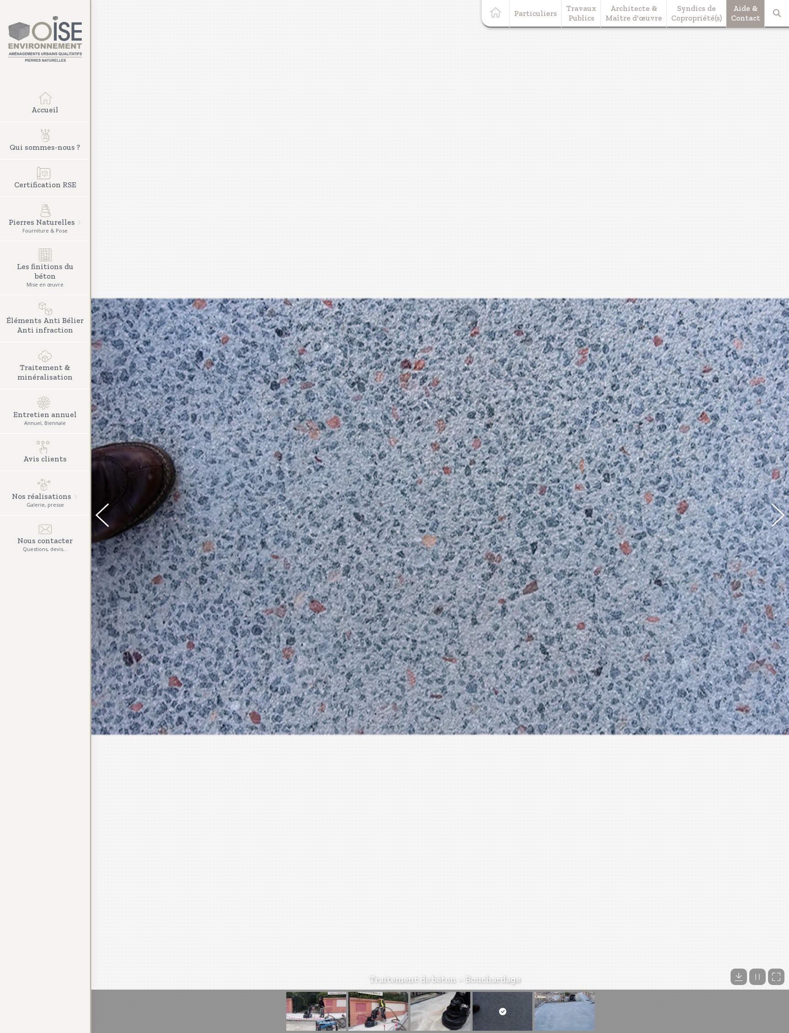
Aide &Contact (745, 13)
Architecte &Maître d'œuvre (633, 13)
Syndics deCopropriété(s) (696, 13)
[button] (107, 516)
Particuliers (535, 13)
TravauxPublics (581, 13)
